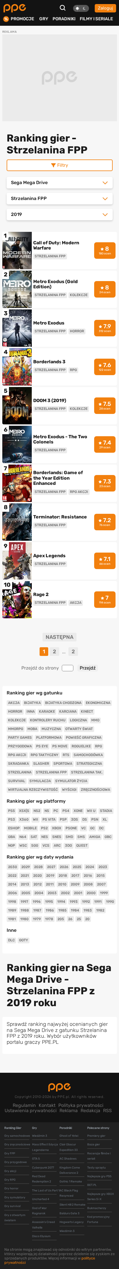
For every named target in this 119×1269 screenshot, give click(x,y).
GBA (11, 837)
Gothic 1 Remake (71, 1181)
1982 (100, 910)
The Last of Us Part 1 (46, 1190)
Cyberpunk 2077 (43, 1167)
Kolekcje (17, 720)
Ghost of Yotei (69, 1136)
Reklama (69, 1110)
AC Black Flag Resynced (69, 1193)
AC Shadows (68, 1158)
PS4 (65, 811)
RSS (107, 1110)
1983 (87, 910)
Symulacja (40, 781)
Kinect (87, 711)
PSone (71, 828)
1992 (86, 902)
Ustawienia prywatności (31, 1110)
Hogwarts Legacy (72, 1222)
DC (101, 828)
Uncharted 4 (40, 1199)
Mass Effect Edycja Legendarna (45, 1147)
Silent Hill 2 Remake (72, 1204)
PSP (63, 819)
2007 (101, 884)
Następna (59, 637)
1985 (62, 910)
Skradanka (18, 764)
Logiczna (78, 720)
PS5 (11, 811)
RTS (66, 755)
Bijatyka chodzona (63, 703)
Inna (31, 711)
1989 (12, 910)
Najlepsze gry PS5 (99, 1176)
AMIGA (94, 837)
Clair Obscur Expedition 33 (69, 1147)
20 (87, 919)
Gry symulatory (14, 1197)
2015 (100, 876)
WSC (23, 845)
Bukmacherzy (96, 1208)
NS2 (37, 811)
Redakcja (90, 1110)
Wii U (91, 811)
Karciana (68, 711)
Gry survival (12, 1206)
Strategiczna (89, 764)
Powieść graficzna (83, 738)
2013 (25, 884)
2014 (12, 884)
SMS (81, 837)
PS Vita (48, 819)
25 (79, 919)
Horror (15, 711)
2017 (75, 876)
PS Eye (42, 746)
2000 (91, 893)
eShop (14, 828)
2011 (50, 884)
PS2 (44, 828)
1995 (49, 902)
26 (70, 919)
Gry (43, 18)
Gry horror (11, 1188)
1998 (12, 902)
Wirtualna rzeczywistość (33, 790)
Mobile (30, 828)
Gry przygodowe (15, 1162)
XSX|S (24, 811)
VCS (45, 845)
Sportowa (62, 764)
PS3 (11, 819)
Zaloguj (105, 8)
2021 (25, 876)
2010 (62, 884)
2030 (12, 867)
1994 (61, 902)
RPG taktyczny (44, 755)
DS (84, 819)
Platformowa (49, 738)
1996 (37, 902)
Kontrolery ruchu (48, 720)
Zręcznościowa (95, 790)
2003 (52, 893)
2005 (25, 893)
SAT (34, 837)
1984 (75, 910)
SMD (69, 837)
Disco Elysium (41, 1236)
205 (60, 919)
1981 (12, 919)
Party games (20, 738)
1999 (104, 893)
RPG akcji (17, 755)
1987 (37, 910)
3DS (74, 819)
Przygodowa (20, 746)
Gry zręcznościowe (17, 1144)
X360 (24, 819)
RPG (98, 746)
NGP (11, 845)
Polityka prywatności (80, 1105)
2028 (38, 867)
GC (92, 828)
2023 (102, 867)
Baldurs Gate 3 (69, 1213)
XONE (78, 811)
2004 (38, 893)
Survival (16, 781)
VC (83, 828)
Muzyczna (51, 729)
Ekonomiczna (98, 703)
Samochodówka (88, 755)
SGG (34, 845)
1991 (98, 902)
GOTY (23, 940)
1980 (24, 919)
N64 (22, 837)
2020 (37, 876)
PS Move (59, 746)
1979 (37, 919)
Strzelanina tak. (87, 772)
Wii (35, 819)
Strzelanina (19, 772)
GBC (108, 837)
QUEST (82, 845)
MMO (95, 720)
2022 (12, 876)
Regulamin (24, 1105)
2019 (50, 876)
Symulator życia (71, 781)
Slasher (41, 764)
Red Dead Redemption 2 (41, 1179)
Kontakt (47, 1105)
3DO (68, 845)
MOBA (32, 729)
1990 (110, 902)
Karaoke (47, 711)
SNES (56, 837)
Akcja (14, 703)
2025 (77, 867)
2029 (25, 867)
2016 (88, 876)
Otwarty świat (79, 729)
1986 (50, 910)
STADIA (106, 811)
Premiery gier (96, 1136)
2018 (63, 876)
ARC (57, 845)
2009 (75, 884)
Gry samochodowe (17, 1136)
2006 (12, 893)
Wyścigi (69, 790)
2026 (64, 867)
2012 (38, 884)
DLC (11, 940)
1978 (49, 919)
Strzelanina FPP (51, 772)
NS (46, 811)
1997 (24, 902)
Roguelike (81, 746)
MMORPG (15, 729)
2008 (88, 884)
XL (105, 819)
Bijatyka (32, 703)
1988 (25, 910)
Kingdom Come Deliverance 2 (70, 1170)
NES (44, 837)
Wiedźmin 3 (39, 1136)
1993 (74, 902)
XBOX (56, 828)
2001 (78, 893)
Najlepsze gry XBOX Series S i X (100, 1196)
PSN (94, 819)
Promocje (22, 18)
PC (55, 811)
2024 (89, 867)
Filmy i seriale (96, 18)
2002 (65, 893)
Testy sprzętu (96, 1167)
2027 (51, 867)
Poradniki (64, 18)
